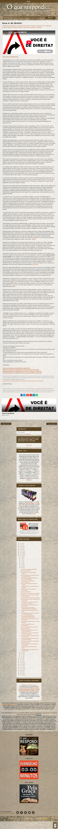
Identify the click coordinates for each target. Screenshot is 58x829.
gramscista (48, 25)
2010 (21, 667)
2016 (21, 658)
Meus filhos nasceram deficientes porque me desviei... (29, 578)
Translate (28, 434)
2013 (21, 662)
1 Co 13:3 (35, 264)
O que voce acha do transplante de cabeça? (30, 586)
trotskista (38, 27)
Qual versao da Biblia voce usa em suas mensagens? (29, 638)
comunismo (13, 25)
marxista (15, 27)
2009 (21, 668)
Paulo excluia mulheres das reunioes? (30, 597)
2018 (21, 554)
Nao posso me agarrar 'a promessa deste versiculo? (30, 641)
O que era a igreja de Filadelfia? (29, 569)
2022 (21, 548)
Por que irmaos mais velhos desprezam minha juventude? (29, 608)
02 (22, 655)
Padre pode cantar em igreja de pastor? (29, 584)
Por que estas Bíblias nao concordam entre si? (30, 622)
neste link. (29, 479)
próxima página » (51, 423)
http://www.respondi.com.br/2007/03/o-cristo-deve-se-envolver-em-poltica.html (22, 371)
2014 (21, 661)
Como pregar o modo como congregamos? (28, 581)
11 (21, 558)
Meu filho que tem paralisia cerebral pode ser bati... (30, 595)
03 (22, 653)
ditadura (33, 25)
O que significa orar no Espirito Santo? (28, 573)
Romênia (26, 27)
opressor (20, 27)
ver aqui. (33, 513)
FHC (43, 25)
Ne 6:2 (10, 317)
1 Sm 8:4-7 (15, 284)
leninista (4, 27)
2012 (21, 664)
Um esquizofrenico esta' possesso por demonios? (30, 599)
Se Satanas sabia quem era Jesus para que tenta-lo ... (29, 630)
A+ (55, 824)
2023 (21, 546)
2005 (21, 675)
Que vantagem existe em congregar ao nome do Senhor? (30, 613)
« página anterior (6, 423)
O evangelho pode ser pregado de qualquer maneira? (29, 633)
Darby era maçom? (26, 570)
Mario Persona (15, 712)
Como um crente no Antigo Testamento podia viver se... (28, 616)
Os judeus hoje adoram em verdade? (30, 593)
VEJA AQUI (29, 445)
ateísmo (6, 25)
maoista (9, 27)
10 (21, 560)
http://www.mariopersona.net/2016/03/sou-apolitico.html (16, 368)
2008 (21, 670)
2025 (21, 543)
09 (22, 561)
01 (21, 656)
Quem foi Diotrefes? (26, 591)
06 (22, 566)
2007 (21, 672)
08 (22, 563)
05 (22, 567)
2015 (21, 659)
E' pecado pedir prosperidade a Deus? (29, 647)
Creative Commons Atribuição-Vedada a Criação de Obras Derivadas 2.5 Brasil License (29, 689)
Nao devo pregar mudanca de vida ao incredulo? (29, 636)
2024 (21, 545)
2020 (21, 551)
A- (55, 826)
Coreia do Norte (21, 25)
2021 (21, 549)
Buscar (51, 17)
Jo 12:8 (49, 179)
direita (28, 25)
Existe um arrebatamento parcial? (29, 626)
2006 (21, 673)
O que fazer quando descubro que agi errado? (29, 605)
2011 (21, 665)
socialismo (32, 27)
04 (22, 652)
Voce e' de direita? (8, 413)
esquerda (39, 25)
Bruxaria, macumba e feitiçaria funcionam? (28, 589)
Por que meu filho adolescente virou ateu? (30, 610)
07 (21, 564)
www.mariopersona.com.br (39, 388)
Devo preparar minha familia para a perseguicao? (30, 650)
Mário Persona (46, 818)
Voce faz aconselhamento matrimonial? (27, 624)
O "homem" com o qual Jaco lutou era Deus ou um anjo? (29, 602)
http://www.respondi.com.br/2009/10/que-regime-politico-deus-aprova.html (21, 369)
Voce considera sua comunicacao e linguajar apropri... (30, 575)
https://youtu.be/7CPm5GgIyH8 (10, 56)
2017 (21, 555)
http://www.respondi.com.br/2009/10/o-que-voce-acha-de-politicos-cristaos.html (22, 372)
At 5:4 (33, 239)
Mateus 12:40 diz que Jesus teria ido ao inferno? (30, 619)
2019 (21, 552)
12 (21, 557)
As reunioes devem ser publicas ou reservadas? (29, 644)
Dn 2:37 (19, 295)
